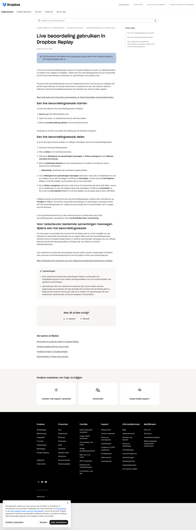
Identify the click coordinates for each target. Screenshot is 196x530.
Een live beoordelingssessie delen (140, 37)
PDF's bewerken (86, 461)
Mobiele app (41, 433)
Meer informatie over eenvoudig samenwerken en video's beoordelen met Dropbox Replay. (75, 97)
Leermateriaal (106, 461)
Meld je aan (44, 114)
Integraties (41, 437)
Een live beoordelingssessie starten (140, 33)
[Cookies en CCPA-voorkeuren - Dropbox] (37, 513)
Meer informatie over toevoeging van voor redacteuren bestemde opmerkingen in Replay (74, 261)
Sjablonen (41, 460)
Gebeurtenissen (128, 433)
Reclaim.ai (62, 456)
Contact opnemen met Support (182, 4)
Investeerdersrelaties (152, 437)
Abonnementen (64, 460)
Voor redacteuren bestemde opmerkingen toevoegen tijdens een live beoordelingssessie (141, 44)
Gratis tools (41, 464)
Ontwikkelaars (128, 450)
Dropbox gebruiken (24, 12)
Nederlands (41, 496)
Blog (124, 430)
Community (138, 4)
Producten (49, 12)
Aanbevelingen (128, 457)
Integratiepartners (129, 465)
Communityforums (129, 454)
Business (61, 437)
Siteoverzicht (106, 457)
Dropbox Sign (63, 453)
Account (38, 12)
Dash (60, 445)
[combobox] (98, 20)
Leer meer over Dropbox (156, 4)
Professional (62, 433)
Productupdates (64, 464)
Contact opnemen (108, 433)
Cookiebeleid (106, 444)
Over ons (147, 430)
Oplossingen (42, 445)
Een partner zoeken (129, 469)
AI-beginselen (106, 454)
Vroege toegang (43, 453)
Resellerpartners (128, 461)
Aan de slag (61, 12)
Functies (40, 441)
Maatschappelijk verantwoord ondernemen (150, 443)
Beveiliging (41, 449)
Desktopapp (41, 430)
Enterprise (62, 441)
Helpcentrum (124, 4)
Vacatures (148, 433)
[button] (39, 20)
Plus (59, 430)
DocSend (61, 449)
